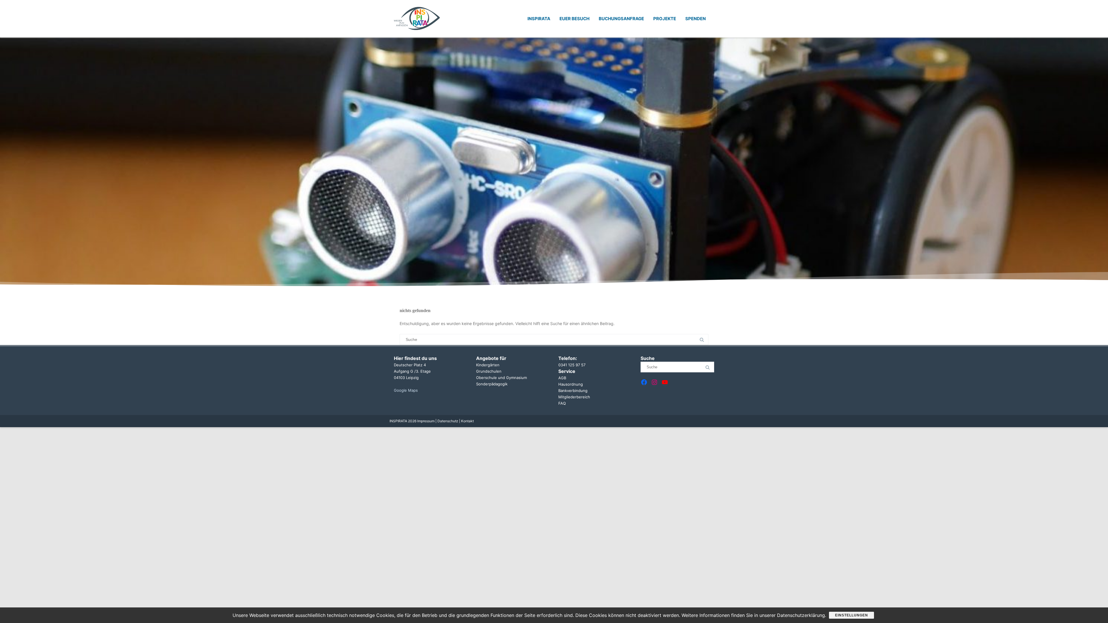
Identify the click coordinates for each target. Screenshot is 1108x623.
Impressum (426, 421)
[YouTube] (664, 382)
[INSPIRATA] (417, 35)
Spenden (695, 18)
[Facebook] (644, 382)
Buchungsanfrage (621, 18)
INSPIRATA (538, 18)
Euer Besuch (574, 18)
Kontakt (467, 421)
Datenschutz (448, 421)
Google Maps (406, 390)
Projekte (664, 18)
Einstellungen (851, 615)
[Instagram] (654, 382)
